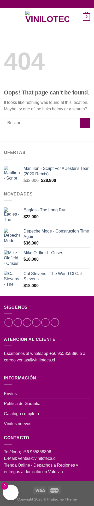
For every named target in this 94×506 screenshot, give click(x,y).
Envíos (10, 393)
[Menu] (7, 17)
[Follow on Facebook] (8, 322)
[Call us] (45, 322)
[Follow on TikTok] (27, 322)
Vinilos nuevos (17, 423)
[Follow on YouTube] (55, 322)
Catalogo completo (21, 414)
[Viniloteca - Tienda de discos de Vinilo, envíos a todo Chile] (47, 17)
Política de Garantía (22, 403)
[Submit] (85, 123)
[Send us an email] (36, 322)
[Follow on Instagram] (18, 322)
